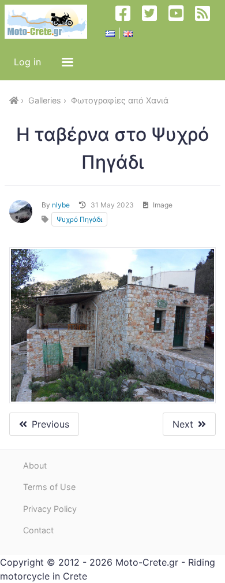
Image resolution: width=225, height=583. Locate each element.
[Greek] (110, 33)
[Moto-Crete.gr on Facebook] (127, 21)
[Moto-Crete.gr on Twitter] (154, 21)
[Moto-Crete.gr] (50, 21)
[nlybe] (20, 211)
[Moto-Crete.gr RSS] (207, 21)
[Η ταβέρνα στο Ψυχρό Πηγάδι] (112, 325)
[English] (128, 33)
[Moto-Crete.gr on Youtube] (180, 21)
